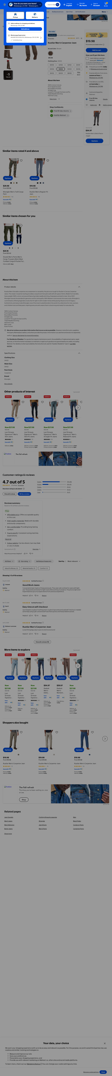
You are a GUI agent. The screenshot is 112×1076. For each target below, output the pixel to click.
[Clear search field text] (52, 4)
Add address (25, 29)
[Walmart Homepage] (5, 4)
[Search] (57, 4)
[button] (82, 4)
